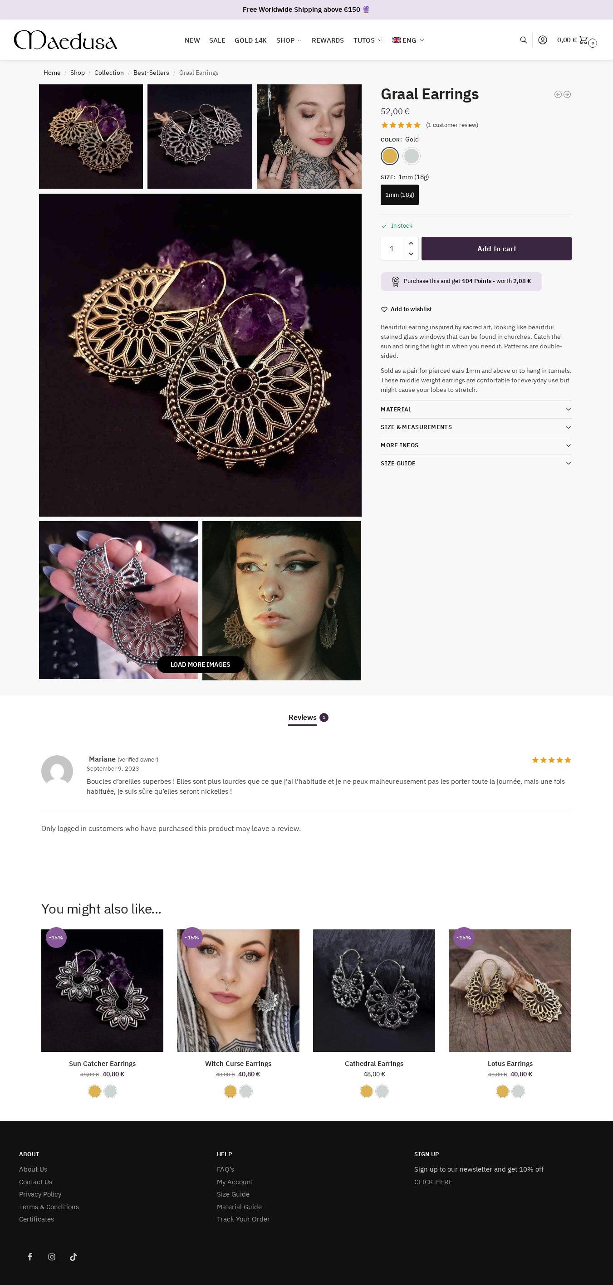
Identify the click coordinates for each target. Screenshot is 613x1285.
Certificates (36, 1219)
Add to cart (496, 248)
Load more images (200, 664)
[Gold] (390, 156)
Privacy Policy (40, 1194)
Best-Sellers (151, 72)
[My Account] (542, 40)
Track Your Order (243, 1219)
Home (52, 72)
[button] (578, 40)
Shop (77, 72)
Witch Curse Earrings (238, 1063)
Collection (109, 72)
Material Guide (239, 1206)
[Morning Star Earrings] (567, 94)
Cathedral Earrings (374, 1063)
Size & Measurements (416, 427)
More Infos (399, 445)
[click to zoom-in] (200, 355)
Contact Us (35, 1182)
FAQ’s (225, 1169)
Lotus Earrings (510, 1063)
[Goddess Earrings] (558, 94)
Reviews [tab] (307, 717)
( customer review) (452, 125)
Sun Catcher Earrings (102, 1063)
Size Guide (398, 463)
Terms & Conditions (49, 1206)
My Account (235, 1182)
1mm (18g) (399, 195)
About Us (33, 1169)
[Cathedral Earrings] (374, 990)
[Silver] (411, 156)
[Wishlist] (150, 943)
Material (396, 409)
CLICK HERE (433, 1182)
